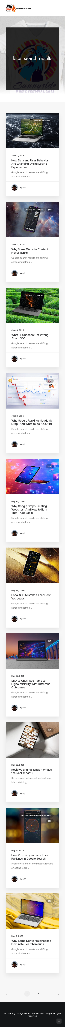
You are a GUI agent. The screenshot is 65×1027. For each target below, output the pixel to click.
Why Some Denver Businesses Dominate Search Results (31, 942)
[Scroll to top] (59, 1020)
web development (43, 121)
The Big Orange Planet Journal (36, 815)
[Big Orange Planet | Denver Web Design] (18, 8)
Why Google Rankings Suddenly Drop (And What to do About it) (31, 422)
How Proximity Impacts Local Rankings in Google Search (30, 856)
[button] (57, 8)
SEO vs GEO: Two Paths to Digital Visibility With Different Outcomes (30, 684)
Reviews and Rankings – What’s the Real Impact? (31, 771)
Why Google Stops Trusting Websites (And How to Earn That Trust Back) (29, 509)
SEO (50, 210)
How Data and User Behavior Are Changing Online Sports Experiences (29, 164)
